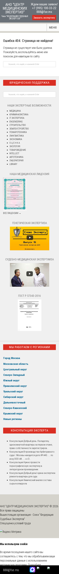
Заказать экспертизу (44, 17)
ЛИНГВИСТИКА (16, 135)
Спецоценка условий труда (15, 523)
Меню (53, 27)
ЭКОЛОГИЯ (14, 146)
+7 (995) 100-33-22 (44, 8)
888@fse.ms (44, 12)
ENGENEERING (16, 121)
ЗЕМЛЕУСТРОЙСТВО (19, 128)
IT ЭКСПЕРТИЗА (16, 118)
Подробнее (34, 564)
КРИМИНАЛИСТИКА (18, 114)
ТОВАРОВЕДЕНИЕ (17, 150)
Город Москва (11, 358)
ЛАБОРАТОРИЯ (16, 160)
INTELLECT (14, 153)
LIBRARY (13, 164)
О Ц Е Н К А (14, 142)
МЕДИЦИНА (15, 110)
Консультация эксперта (29, 430)
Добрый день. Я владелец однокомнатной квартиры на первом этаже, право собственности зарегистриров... (31, 445)
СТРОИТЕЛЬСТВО (17, 125)
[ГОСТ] (29, 330)
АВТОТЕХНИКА (16, 157)
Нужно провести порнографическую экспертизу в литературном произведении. (25, 466)
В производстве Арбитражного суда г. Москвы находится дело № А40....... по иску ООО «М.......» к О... (31, 455)
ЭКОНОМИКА (15, 139)
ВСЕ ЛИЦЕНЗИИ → (12, 213)
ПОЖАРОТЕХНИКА (18, 132)
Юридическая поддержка (29, 82)
